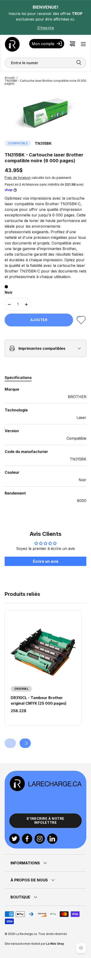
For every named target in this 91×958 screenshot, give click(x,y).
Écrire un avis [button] (45, 561)
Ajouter (39, 320)
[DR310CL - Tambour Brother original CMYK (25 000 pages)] (43, 652)
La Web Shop (55, 943)
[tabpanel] (45, 444)
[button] (72, 43)
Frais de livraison (18, 178)
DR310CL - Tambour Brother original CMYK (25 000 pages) (38, 700)
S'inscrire (45, 27)
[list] (45, 113)
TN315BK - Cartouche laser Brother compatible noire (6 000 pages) (45, 82)
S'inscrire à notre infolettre (45, 820)
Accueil (10, 77)
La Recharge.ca (26, 934)
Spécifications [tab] (18, 377)
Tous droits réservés (52, 934)
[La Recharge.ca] (45, 778)
